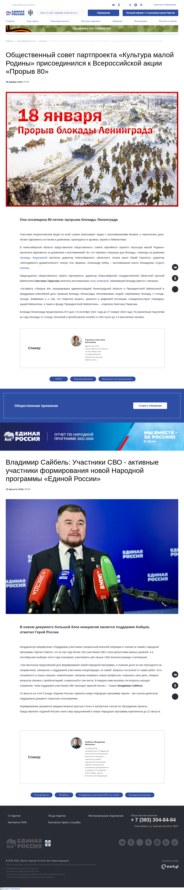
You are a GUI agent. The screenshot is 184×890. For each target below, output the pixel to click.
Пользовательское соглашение (22, 868)
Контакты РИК (17, 822)
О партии (10, 21)
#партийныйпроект (83, 379)
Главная (9, 41)
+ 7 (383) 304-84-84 (153, 820)
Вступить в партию (168, 21)
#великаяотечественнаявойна (117, 379)
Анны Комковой (99, 280)
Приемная (117, 21)
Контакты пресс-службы (64, 822)
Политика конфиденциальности (22, 871)
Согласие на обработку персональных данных (30, 877)
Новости (43, 41)
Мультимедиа (140, 21)
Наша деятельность (60, 21)
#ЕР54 (58, 379)
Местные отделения (90, 21)
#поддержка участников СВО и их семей (99, 795)
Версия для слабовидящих (165, 5)
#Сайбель (64, 795)
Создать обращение (150, 405)
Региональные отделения (105, 815)
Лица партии (33, 21)
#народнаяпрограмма (140, 795)
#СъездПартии (41, 795)
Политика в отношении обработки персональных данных (35, 874)
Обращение (103, 12)
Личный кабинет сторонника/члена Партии (150, 12)
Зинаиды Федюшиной (33, 257)
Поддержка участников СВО (92, 28)
